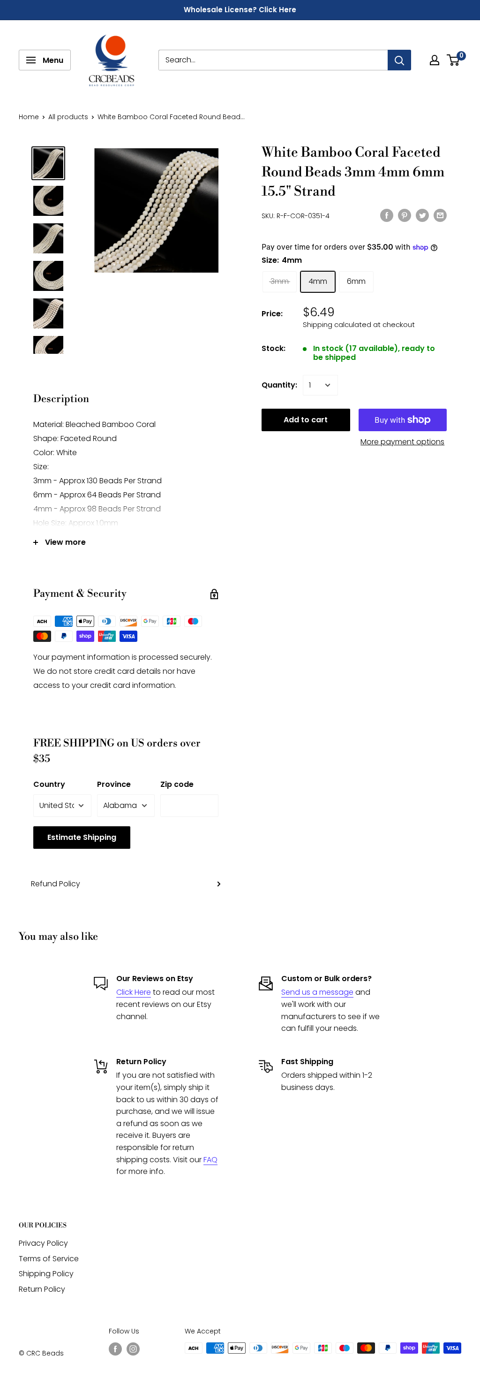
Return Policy (42, 1289)
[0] (453, 60)
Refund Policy (55, 883)
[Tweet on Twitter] (422, 215)
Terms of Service (49, 1258)
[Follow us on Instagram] (133, 1349)
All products (68, 117)
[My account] (434, 60)
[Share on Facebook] (386, 215)
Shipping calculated (337, 324)
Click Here (133, 992)
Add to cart (306, 419)
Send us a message (317, 992)
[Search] (399, 60)
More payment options (402, 441)
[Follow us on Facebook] (115, 1349)
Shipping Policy (46, 1273)
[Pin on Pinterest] (404, 215)
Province (114, 784)
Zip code (177, 784)
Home (29, 117)
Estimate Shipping (81, 837)
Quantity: (279, 385)
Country (49, 784)
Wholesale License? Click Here (240, 10)
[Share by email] (440, 215)
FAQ (210, 1159)
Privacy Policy (43, 1243)
